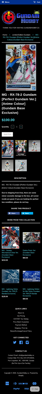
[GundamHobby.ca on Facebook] (21, 343)
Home (5, 35)
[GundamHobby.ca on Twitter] (14, 343)
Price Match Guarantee (21, 322)
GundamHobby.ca (23, 373)
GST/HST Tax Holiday (21, 319)
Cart (38, 2)
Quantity (5, 127)
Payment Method (21, 325)
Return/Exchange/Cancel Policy (21, 331)
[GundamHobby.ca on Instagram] (27, 343)
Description (20, 178)
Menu (7, 2)
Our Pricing (21, 316)
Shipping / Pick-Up (21, 328)
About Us (21, 313)
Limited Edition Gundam (21, 35)
